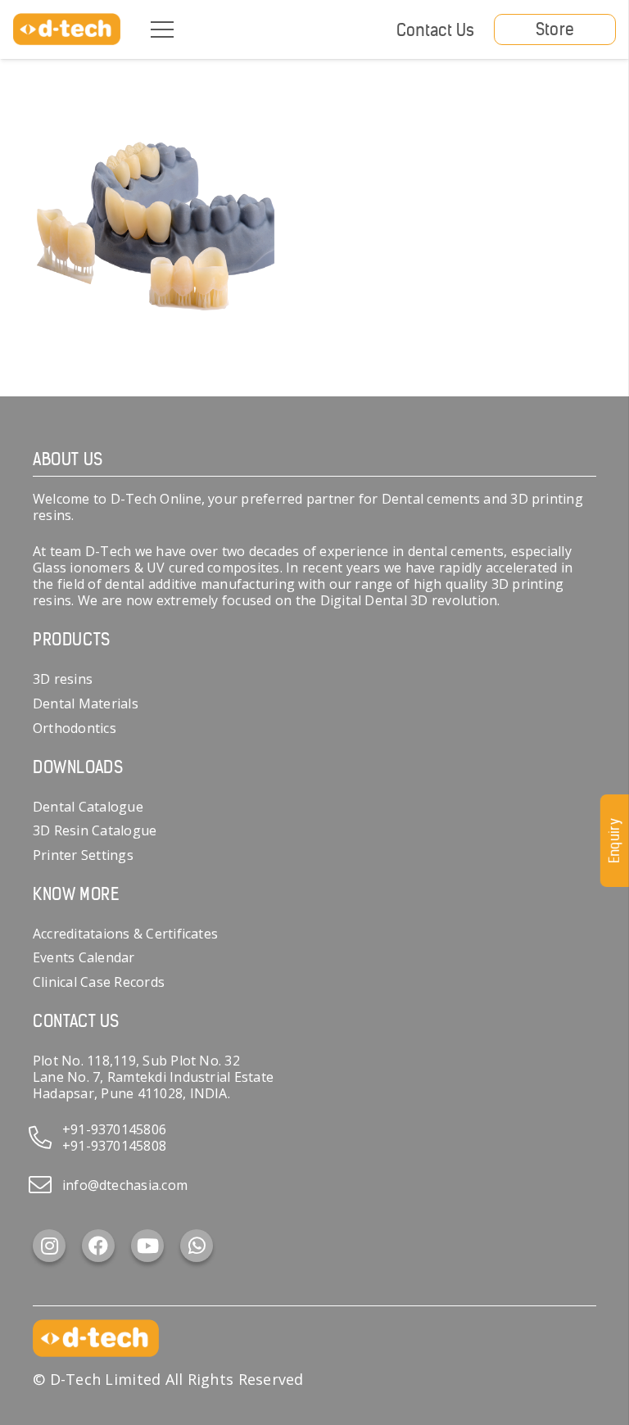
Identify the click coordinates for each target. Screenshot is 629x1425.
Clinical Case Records (99, 982)
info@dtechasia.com (125, 1185)
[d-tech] (66, 29)
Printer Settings (83, 855)
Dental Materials (85, 703)
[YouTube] (147, 1245)
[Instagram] (49, 1245)
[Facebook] (98, 1245)
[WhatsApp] (196, 1245)
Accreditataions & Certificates (125, 934)
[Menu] (162, 29)
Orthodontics (74, 728)
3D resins (63, 679)
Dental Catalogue (88, 807)
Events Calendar (84, 957)
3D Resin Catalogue (94, 830)
